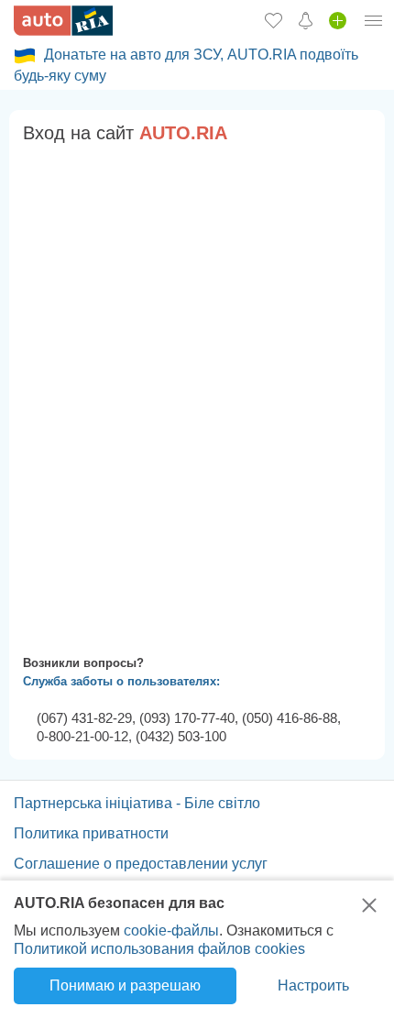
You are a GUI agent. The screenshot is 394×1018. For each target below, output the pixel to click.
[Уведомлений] (306, 20)
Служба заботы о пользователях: (121, 681)
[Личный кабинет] (374, 20)
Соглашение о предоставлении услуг (141, 863)
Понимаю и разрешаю (125, 985)
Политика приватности (91, 833)
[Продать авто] (338, 20)
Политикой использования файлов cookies (159, 949)
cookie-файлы (171, 930)
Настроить (313, 985)
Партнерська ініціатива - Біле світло (137, 803)
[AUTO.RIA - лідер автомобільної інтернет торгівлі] (63, 20)
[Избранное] (273, 20)
